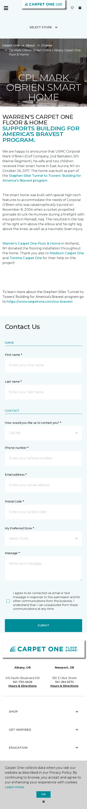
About (30, 45)
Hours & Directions (22, 686)
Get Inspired (20, 730)
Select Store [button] (41, 27)
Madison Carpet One (67, 253)
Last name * (13, 381)
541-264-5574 (64, 682)
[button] (43, 433)
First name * (13, 354)
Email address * (16, 474)
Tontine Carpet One (26, 258)
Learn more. (14, 787)
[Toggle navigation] (5, 8)
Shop (13, 711)
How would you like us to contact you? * (33, 422)
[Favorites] (72, 8)
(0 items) (80, 7)
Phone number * (17, 447)
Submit (43, 625)
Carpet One (10, 45)
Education (18, 747)
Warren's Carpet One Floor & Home (31, 243)
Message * (12, 553)
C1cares (46, 45)
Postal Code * (14, 501)
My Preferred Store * (19, 528)
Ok (43, 794)
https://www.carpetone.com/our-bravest (40, 302)
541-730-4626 (22, 682)
